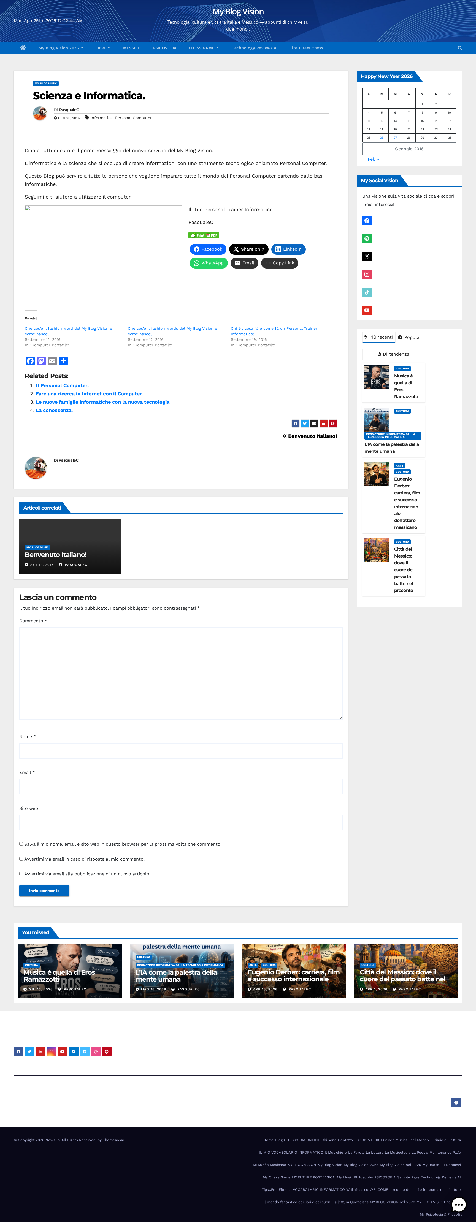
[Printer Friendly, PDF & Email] (203, 235)
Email (27, 772)
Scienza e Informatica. (89, 95)
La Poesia (420, 1152)
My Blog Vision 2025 (361, 1165)
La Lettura (374, 1152)
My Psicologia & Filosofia (441, 1214)
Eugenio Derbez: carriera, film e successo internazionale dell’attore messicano (294, 979)
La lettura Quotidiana (350, 1202)
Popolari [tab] (413, 337)
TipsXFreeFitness (306, 47)
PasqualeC (69, 109)
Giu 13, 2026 (41, 989)
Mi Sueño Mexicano (269, 1165)
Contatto (345, 1140)
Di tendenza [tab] (395, 354)
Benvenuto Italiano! (312, 436)
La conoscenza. (54, 410)
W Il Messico (357, 1190)
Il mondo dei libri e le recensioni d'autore (425, 1190)
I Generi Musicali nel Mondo (405, 1140)
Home (268, 1140)
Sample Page (408, 1177)
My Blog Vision (238, 11)
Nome (27, 736)
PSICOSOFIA (165, 47)
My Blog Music (46, 83)
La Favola (356, 1152)
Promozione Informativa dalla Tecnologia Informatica (390, 435)
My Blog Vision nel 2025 (400, 1165)
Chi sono (329, 1140)
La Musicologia (397, 1152)
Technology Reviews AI (254, 47)
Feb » (373, 159)
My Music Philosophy (355, 1177)
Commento (33, 620)
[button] (460, 48)
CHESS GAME (202, 47)
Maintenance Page (445, 1152)
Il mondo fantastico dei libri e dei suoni (297, 1202)
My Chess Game (277, 1177)
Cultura (402, 368)
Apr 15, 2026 (265, 989)
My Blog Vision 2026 (59, 47)
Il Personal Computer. (62, 385)
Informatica (102, 118)
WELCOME (379, 1190)
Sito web (28, 808)
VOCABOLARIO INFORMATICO (319, 1190)
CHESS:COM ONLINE (302, 1140)
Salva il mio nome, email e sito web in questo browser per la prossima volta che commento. (122, 844)
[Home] (23, 48)
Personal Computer (133, 118)
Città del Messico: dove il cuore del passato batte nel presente (402, 979)
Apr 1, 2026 (376, 989)
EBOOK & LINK (367, 1140)
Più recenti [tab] (380, 337)
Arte (400, 465)
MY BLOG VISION (302, 1165)
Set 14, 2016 (42, 565)
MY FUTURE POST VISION (314, 1177)
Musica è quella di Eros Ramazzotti (59, 975)
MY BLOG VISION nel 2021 (438, 1202)
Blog (279, 1140)
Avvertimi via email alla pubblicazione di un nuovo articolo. (87, 874)
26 (381, 138)
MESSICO (131, 47)
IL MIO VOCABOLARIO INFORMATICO (291, 1152)
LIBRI (101, 47)
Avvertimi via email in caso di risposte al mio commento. (84, 859)
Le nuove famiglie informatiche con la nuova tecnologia (102, 402)
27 (395, 138)
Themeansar (113, 1140)
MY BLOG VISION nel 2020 (392, 1202)
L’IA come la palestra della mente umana (176, 975)
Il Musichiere (336, 1152)
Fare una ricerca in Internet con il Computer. (89, 393)
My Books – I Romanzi (442, 1165)
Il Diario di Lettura (445, 1140)
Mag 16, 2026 (153, 989)
